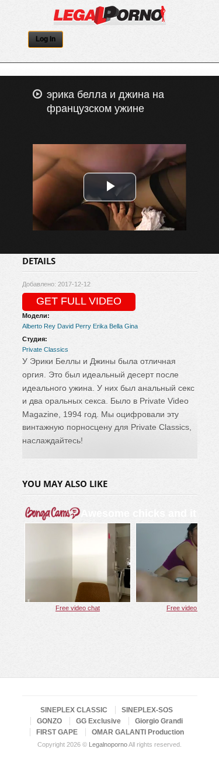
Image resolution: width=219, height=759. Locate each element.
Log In (45, 39)
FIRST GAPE (57, 732)
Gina (131, 326)
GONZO (49, 721)
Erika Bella (108, 326)
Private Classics (45, 349)
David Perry (74, 326)
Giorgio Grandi (159, 721)
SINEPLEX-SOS (147, 710)
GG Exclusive (98, 721)
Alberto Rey (38, 326)
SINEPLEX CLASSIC (73, 710)
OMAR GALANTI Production (138, 732)
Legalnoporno (108, 744)
